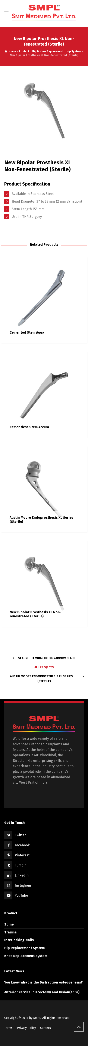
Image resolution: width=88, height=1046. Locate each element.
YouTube (21, 895)
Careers (45, 1028)
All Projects (44, 667)
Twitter (20, 835)
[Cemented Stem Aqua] (44, 300)
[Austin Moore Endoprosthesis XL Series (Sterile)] (44, 489)
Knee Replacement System (25, 956)
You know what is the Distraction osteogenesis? (43, 982)
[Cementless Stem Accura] (44, 394)
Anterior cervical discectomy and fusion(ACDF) (41, 992)
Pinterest (22, 855)
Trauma (10, 932)
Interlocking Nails (19, 940)
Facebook (22, 845)
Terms (8, 1028)
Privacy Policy (26, 1028)
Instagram (23, 885)
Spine (9, 924)
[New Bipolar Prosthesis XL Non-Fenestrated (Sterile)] (44, 584)
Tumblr (20, 865)
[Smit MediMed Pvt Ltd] (44, 13)
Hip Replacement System (24, 948)
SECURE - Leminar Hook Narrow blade (46, 658)
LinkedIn (22, 875)
